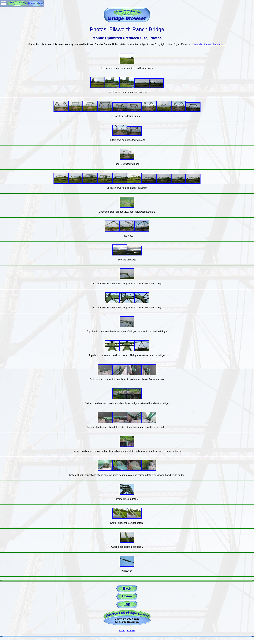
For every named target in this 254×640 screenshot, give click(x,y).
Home (127, 596)
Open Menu (3, 3)
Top (127, 604)
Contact (131, 630)
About (122, 630)
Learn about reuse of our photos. (209, 44)
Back (127, 588)
